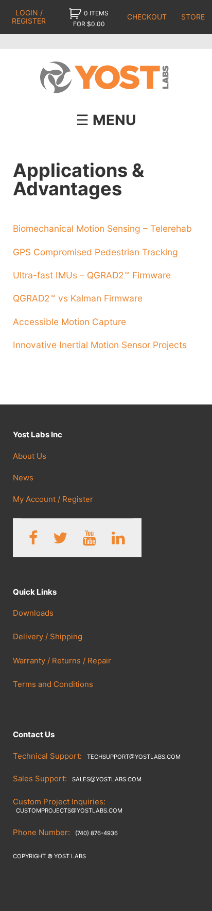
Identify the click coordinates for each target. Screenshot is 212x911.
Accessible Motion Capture (69, 321)
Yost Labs (106, 78)
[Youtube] (89, 538)
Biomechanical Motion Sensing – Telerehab (102, 228)
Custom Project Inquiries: (67, 806)
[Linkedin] (118, 538)
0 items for (91, 18)
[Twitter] (60, 538)
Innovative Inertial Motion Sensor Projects (100, 344)
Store (193, 16)
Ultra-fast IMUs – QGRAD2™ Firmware (92, 275)
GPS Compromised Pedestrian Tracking (95, 252)
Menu (114, 120)
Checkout (147, 16)
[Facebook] (33, 538)
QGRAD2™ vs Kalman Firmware (78, 298)
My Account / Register (53, 499)
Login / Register (29, 16)
